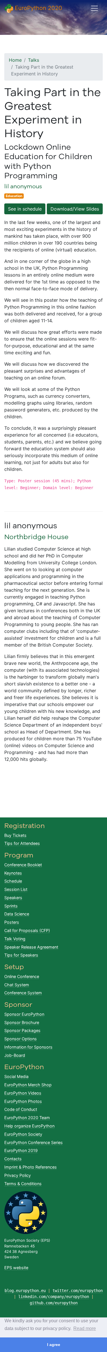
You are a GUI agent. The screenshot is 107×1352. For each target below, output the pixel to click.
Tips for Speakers (21, 955)
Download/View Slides (75, 209)
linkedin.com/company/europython (53, 1296)
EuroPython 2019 (21, 1150)
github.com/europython (54, 1303)
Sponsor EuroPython (24, 1014)
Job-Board (14, 1055)
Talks (33, 60)
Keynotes (13, 873)
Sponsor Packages (22, 1030)
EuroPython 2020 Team (27, 1117)
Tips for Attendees (22, 843)
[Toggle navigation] (94, 8)
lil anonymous (23, 186)
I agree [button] (53, 1344)
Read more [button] (84, 1328)
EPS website (16, 1267)
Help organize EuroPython (29, 1125)
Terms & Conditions (23, 1183)
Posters (11, 922)
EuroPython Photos (23, 1101)
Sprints (11, 905)
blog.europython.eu (25, 1290)
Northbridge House (36, 537)
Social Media (16, 1076)
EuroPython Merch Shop (28, 1084)
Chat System (16, 984)
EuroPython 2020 (37, 8)
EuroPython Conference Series (33, 1142)
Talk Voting (14, 938)
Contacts (13, 1158)
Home (15, 60)
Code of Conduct (20, 1109)
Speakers (13, 897)
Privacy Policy (17, 1175)
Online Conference (21, 976)
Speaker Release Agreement (31, 947)
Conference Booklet (23, 864)
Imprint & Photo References (30, 1167)
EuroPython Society (23, 1134)
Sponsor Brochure (21, 1022)
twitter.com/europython (78, 1290)
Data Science (16, 913)
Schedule (13, 881)
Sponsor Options (20, 1038)
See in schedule (25, 209)
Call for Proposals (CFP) (27, 930)
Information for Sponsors (28, 1047)
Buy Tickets (15, 835)
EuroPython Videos (22, 1093)
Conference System (23, 992)
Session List (15, 889)
